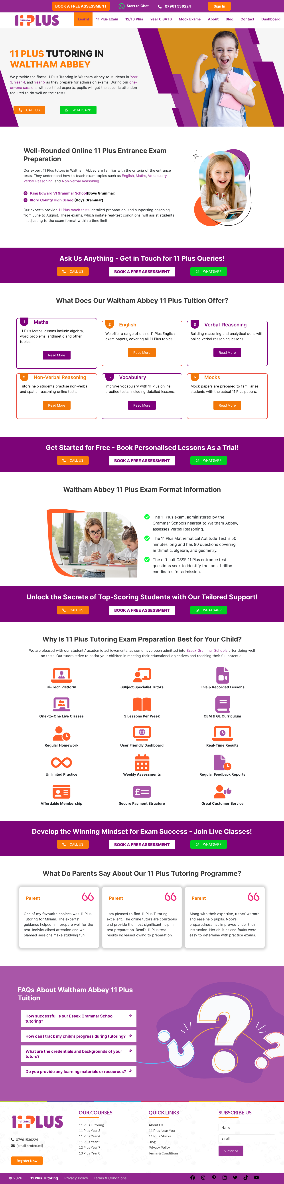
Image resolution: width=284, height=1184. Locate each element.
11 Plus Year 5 (89, 1142)
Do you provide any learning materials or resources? (76, 1071)
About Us (156, 1125)
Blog (152, 1142)
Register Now (27, 1160)
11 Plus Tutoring (91, 1125)
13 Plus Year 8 (89, 1153)
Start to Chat (137, 6)
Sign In (219, 6)
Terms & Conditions (164, 1153)
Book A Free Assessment (81, 6)
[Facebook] (192, 1179)
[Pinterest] (214, 1179)
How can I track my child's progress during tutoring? (76, 1036)
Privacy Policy (159, 1147)
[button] (78, 1018)
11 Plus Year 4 (89, 1136)
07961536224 (26, 1139)
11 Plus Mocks (160, 1136)
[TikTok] (245, 1179)
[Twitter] (235, 1179)
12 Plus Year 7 (89, 1147)
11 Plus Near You (162, 1130)
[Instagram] (203, 1179)
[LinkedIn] (224, 1179)
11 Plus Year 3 (89, 1130)
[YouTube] (256, 1179)
